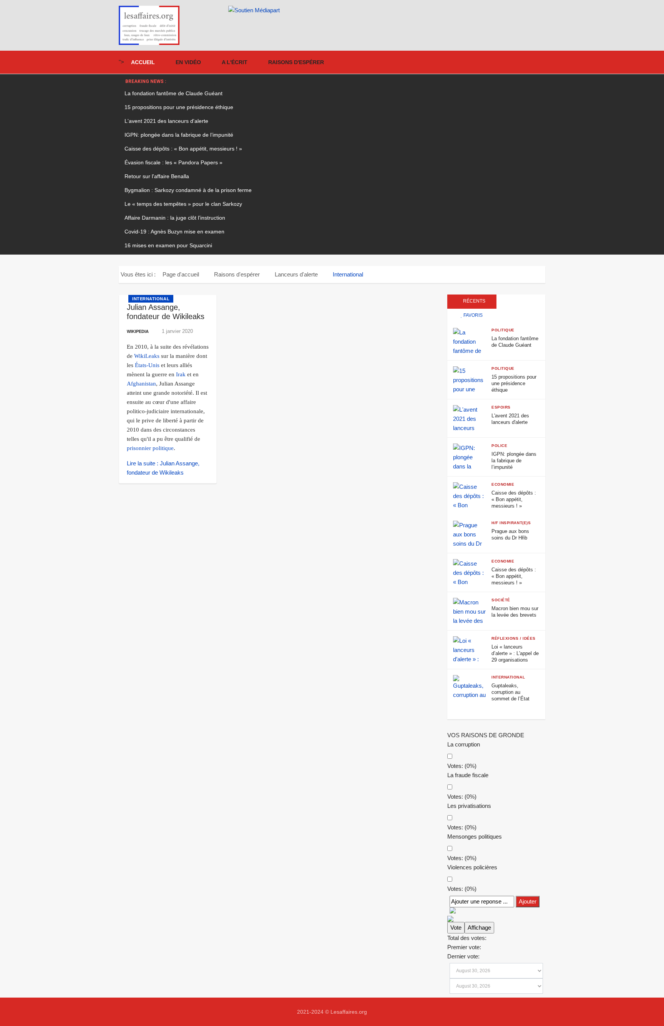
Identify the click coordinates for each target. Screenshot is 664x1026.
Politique (503, 330)
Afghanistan (141, 384)
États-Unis (147, 365)
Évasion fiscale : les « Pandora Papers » (173, 162)
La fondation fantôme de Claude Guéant (173, 93)
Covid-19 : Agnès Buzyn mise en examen (174, 231)
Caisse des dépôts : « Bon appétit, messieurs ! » (183, 149)
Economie (502, 484)
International (150, 298)
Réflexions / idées (513, 638)
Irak (181, 374)
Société (500, 600)
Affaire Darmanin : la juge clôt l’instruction (174, 218)
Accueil (143, 62)
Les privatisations (469, 806)
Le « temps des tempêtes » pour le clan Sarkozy (183, 204)
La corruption (463, 744)
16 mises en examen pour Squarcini (168, 245)
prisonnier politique (150, 448)
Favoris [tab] (472, 315)
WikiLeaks (146, 356)
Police (499, 445)
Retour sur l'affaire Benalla (156, 176)
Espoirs (501, 407)
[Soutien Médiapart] (386, 10)
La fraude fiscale (467, 775)
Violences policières (472, 867)
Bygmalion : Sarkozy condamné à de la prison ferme (188, 190)
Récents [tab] (473, 301)
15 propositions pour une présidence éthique (178, 107)
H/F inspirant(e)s (511, 523)
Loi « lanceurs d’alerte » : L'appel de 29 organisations (515, 653)
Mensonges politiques (474, 836)
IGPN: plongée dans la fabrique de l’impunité (178, 135)
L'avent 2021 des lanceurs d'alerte (166, 121)
